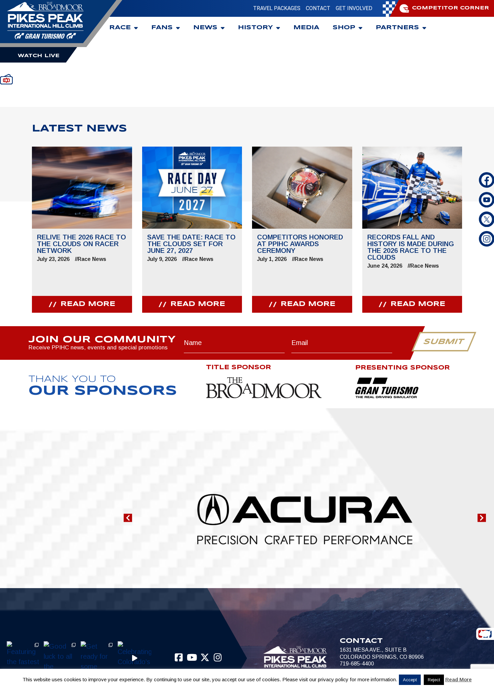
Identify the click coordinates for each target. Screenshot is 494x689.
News (205, 28)
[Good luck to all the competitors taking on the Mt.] (60, 658)
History (255, 28)
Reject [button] (434, 679)
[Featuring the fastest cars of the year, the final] (23, 658)
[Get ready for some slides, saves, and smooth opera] (97, 658)
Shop (344, 28)
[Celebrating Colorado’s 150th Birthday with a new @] (134, 658)
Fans (162, 28)
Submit (443, 342)
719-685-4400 (357, 663)
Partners (397, 28)
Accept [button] (410, 679)
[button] (128, 517)
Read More (458, 679)
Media (306, 28)
